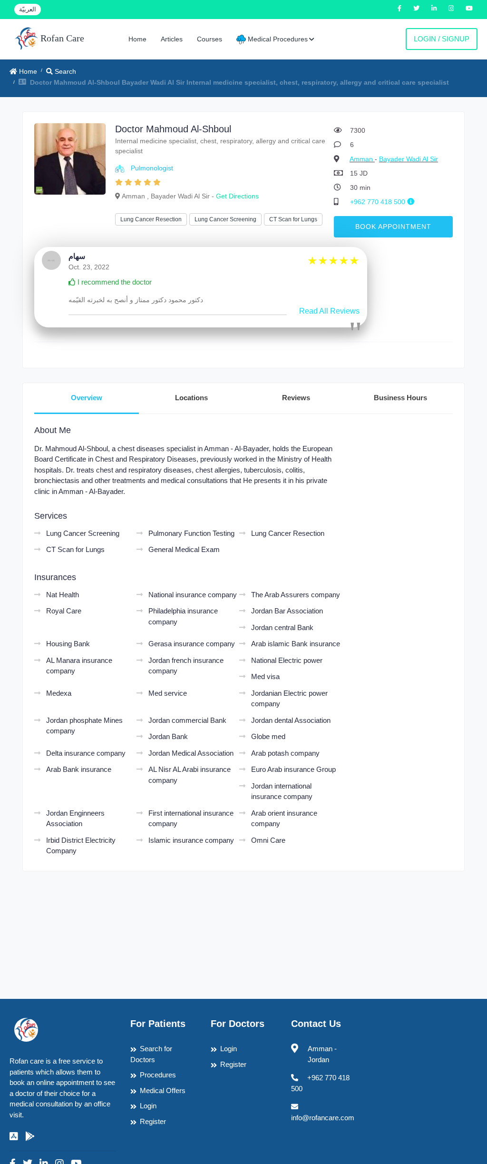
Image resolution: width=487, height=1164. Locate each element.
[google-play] (30, 1136)
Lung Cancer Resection (151, 219)
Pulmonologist (152, 168)
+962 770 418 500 (378, 202)
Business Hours (400, 398)
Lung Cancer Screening (225, 219)
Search (64, 71)
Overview (86, 398)
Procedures (158, 1075)
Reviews (296, 398)
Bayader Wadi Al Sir (408, 159)
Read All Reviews (329, 311)
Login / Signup (441, 39)
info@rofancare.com (322, 1118)
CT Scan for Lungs (293, 219)
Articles (172, 39)
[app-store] (14, 1136)
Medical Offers (162, 1090)
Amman (362, 159)
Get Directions (237, 196)
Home (137, 39)
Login (148, 1106)
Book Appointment (393, 226)
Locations (191, 398)
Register (153, 1121)
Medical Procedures (277, 39)
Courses (209, 39)
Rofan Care (61, 38)
